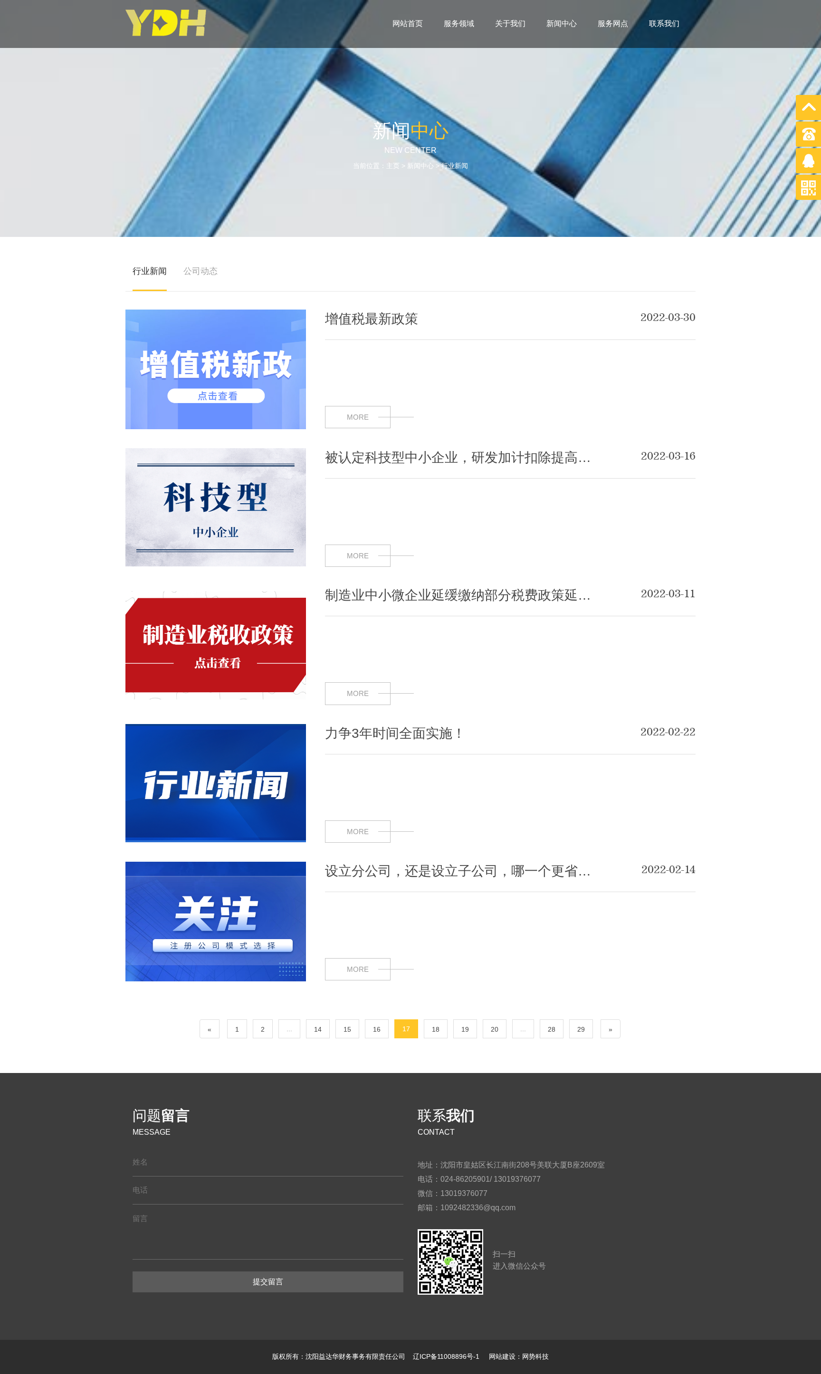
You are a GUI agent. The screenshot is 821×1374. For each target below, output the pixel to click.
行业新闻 (454, 165)
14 (318, 1029)
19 (465, 1029)
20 (494, 1029)
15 (347, 1029)
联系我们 (664, 23)
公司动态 (200, 271)
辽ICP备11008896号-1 (447, 1356)
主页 (393, 165)
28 (551, 1029)
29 (581, 1029)
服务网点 (613, 23)
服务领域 (459, 23)
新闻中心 (561, 23)
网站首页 (407, 23)
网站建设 (501, 1356)
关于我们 (510, 23)
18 (435, 1029)
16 (377, 1029)
